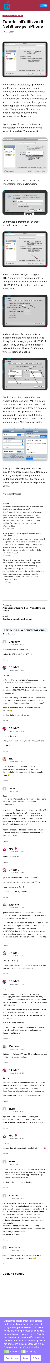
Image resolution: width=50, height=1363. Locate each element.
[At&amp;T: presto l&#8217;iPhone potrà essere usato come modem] (23, 544)
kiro (11, 848)
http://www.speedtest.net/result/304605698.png (23, 741)
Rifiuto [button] (36, 1358)
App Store (7, 16)
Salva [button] (25, 1358)
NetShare (24, 84)
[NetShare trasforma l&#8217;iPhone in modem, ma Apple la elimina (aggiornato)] (23, 517)
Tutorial (18, 16)
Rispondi (5, 660)
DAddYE (14, 869)
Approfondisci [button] (33, 1347)
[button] (6, 1351)
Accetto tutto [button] (12, 1358)
